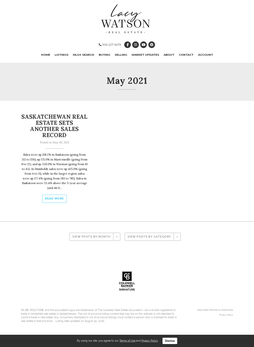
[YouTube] (144, 44)
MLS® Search (83, 54)
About (169, 54)
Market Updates (145, 54)
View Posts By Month (91, 236)
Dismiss (170, 340)
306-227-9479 (111, 44)
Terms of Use (127, 340)
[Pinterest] (151, 44)
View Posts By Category (149, 236)
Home (45, 54)
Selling (121, 54)
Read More (54, 198)
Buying (104, 54)
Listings (61, 54)
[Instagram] (136, 44)
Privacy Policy (226, 315)
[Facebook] (128, 44)
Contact (186, 54)
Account (205, 54)
